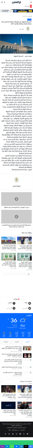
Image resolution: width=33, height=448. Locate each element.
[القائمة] (2, 3)
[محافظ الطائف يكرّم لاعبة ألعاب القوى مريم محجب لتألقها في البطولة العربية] (27, 348)
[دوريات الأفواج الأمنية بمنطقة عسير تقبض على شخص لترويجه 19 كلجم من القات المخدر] (8, 257)
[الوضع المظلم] (4, 3)
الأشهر (27, 341)
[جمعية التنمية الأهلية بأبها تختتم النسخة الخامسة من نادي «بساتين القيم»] (27, 361)
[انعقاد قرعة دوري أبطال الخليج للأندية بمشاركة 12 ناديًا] (8, 405)
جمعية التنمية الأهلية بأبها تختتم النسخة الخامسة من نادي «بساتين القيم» (13, 361)
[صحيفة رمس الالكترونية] (16, 2)
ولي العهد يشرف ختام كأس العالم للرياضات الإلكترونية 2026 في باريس (25, 247)
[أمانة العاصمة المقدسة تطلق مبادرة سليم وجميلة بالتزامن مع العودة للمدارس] (8, 240)
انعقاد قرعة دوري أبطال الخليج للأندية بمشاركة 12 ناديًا (9, 412)
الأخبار (24, 16)
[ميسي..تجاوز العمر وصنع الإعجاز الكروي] (27, 368)
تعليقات (6, 341)
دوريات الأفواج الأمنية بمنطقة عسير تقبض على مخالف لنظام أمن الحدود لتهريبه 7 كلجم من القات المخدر (25, 265)
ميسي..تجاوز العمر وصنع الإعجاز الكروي (12, 367)
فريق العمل (14, 430)
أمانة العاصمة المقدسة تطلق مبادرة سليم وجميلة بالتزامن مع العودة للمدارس (9, 247)
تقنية (9, 430)
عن (18, 430)
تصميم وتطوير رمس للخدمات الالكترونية (16, 427)
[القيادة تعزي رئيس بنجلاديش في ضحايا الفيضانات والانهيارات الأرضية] (27, 355)
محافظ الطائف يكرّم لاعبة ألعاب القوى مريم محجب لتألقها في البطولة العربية (12, 348)
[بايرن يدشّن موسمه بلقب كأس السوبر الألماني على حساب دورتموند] (8, 389)
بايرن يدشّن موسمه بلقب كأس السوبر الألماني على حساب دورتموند (9, 396)
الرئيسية (28, 16)
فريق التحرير (21, 29)
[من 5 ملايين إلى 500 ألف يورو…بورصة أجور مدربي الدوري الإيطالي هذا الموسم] (24, 405)
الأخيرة (17, 341)
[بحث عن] (31, 3)
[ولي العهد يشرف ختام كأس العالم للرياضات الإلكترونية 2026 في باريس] (24, 240)
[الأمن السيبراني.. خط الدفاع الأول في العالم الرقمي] (27, 374)
